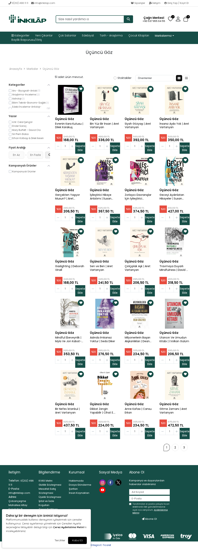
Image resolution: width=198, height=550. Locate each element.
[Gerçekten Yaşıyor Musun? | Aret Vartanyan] (70, 171)
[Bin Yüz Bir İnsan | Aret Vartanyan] (105, 100)
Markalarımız (163, 36)
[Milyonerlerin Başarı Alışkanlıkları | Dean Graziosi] (139, 314)
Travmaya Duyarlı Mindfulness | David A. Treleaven (174, 268)
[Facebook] (111, 482)
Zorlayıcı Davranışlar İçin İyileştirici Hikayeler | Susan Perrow (138, 196)
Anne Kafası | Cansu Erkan (138, 410)
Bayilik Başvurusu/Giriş (26, 40)
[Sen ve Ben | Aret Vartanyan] (105, 242)
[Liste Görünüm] (186, 78)
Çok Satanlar (67, 35)
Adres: (13, 497)
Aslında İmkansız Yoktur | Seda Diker (102, 339)
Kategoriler (21, 35)
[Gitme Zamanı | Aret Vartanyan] (174, 385)
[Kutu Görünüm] (179, 78)
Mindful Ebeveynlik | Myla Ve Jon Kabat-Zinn (68, 339)
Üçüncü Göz (51, 68)
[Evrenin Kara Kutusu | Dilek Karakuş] (70, 100)
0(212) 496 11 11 (20, 3)
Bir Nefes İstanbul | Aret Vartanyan (67, 410)
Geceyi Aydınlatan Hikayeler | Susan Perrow (172, 196)
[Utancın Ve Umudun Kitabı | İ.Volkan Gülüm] (174, 314)
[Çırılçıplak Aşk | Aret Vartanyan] (139, 242)
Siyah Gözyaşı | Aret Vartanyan (138, 125)
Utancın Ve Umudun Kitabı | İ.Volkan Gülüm (174, 339)
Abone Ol (150, 519)
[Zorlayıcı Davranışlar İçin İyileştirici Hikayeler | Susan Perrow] (139, 171)
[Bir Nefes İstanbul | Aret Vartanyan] (70, 385)
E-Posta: (14, 489)
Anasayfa (15, 68)
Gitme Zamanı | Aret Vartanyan (173, 410)
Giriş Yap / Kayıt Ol (178, 3)
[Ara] (128, 19)
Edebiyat (88, 35)
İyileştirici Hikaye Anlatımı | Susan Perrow (100, 196)
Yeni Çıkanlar (44, 35)
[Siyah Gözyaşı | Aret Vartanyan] (139, 100)
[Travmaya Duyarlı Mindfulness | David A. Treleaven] (174, 242)
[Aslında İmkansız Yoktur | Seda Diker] (105, 314)
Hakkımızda (76, 481)
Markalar (32, 68)
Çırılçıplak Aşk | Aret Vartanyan (137, 268)
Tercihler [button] (60, 540)
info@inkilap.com (44, 3)
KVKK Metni (45, 481)
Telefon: (14, 481)
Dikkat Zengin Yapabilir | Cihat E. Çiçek (102, 410)
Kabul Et (77, 540)
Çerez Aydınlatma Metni (68, 527)
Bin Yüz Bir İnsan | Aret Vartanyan (104, 125)
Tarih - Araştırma (111, 35)
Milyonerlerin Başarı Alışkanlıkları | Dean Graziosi (137, 339)
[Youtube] (103, 489)
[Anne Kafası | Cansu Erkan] (139, 385)
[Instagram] (103, 482)
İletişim (156, 3)
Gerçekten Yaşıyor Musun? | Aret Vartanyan (67, 196)
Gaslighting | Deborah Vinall (69, 268)
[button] (185, 19)
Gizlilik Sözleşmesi (50, 485)
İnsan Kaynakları (79, 493)
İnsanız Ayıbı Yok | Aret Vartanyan (174, 125)
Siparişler (140, 3)
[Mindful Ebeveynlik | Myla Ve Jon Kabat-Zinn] (70, 314)
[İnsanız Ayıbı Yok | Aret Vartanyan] (174, 100)
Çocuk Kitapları (138, 35)
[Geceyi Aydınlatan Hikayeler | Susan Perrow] (174, 171)
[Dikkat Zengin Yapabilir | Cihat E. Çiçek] (105, 385)
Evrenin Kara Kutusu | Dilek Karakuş (69, 125)
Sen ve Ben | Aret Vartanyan (101, 268)
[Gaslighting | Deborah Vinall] (70, 242)
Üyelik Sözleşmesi (50, 497)
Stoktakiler (124, 78)
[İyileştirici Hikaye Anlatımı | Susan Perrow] (105, 171)
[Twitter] (119, 482)
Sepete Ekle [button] (80, 148)
